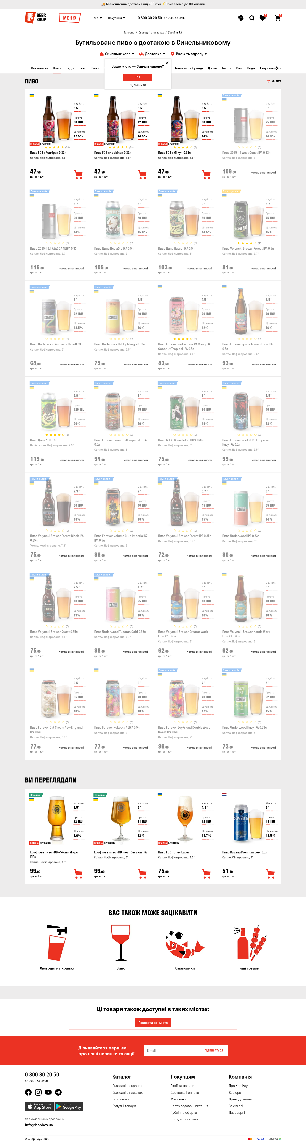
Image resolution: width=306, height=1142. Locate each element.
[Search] (252, 18)
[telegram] (58, 1092)
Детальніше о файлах (232, 1136)
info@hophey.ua (39, 1124)
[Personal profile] (241, 18)
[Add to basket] (78, 874)
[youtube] (48, 1092)
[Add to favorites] (78, 174)
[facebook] (28, 1092)
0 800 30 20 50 (150, 18)
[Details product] (57, 121)
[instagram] (38, 1092)
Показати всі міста (153, 1022)
